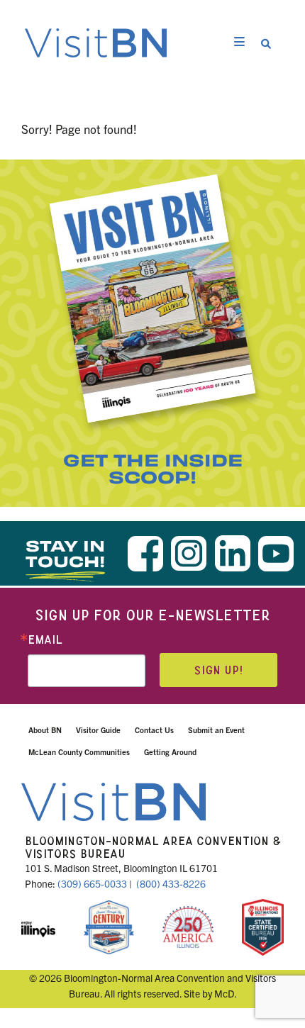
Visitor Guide (98, 729)
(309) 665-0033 (92, 883)
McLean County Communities (79, 751)
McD (224, 993)
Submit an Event (216, 729)
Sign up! (218, 670)
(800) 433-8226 (171, 883)
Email (45, 640)
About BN (45, 729)
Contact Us (154, 729)
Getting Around (170, 751)
